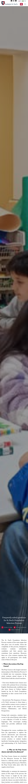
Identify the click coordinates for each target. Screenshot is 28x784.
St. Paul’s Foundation (21, 627)
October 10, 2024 (8, 627)
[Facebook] (12, 1)
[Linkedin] (16, 1)
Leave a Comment (15, 629)
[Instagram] (14, 1)
